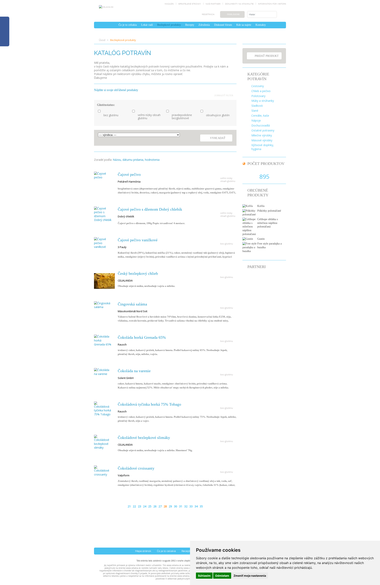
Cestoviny (257, 86)
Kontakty (261, 24)
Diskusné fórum (223, 24)
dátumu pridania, (133, 160)
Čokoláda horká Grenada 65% (142, 337)
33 (191, 506)
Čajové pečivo (129, 174)
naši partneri (213, 4)
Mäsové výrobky (261, 140)
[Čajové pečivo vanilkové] (103, 242)
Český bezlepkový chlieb (138, 273)
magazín (169, 4)
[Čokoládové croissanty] (103, 471)
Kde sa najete (243, 24)
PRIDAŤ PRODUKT (267, 55)
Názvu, (117, 160)
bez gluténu (111, 115)
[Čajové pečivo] (103, 175)
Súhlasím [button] (204, 575)
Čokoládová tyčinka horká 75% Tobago (149, 404)
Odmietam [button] (222, 575)
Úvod (102, 40)
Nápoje (256, 120)
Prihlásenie (233, 14)
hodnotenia (152, 160)
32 (185, 506)
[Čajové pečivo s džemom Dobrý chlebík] (103, 214)
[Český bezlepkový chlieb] (104, 281)
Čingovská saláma (132, 304)
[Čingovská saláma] (103, 305)
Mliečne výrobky (261, 135)
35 (201, 506)
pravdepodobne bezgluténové (182, 116)
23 (139, 506)
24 (144, 506)
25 (149, 506)
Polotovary (258, 96)
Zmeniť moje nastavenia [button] (250, 575)
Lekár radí (147, 24)
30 (175, 506)
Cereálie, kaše (260, 115)
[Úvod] (114, 25)
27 (160, 506)
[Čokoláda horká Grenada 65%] (103, 340)
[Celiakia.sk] (106, 7)
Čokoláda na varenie (134, 371)
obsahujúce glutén (218, 115)
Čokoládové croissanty (136, 468)
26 (155, 506)
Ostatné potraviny (262, 130)
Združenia (204, 24)
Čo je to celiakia (128, 24)
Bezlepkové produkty (169, 24)
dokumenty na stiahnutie (239, 4)
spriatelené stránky (189, 4)
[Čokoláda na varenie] (103, 371)
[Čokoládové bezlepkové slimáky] (103, 442)
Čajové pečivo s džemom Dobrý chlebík (150, 209)
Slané (254, 110)
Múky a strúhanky (262, 101)
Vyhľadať (217, 138)
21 (129, 506)
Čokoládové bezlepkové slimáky (144, 437)
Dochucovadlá (260, 125)
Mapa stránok (143, 551)
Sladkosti (257, 105)
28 (165, 506)
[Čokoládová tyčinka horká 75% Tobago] (103, 408)
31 (180, 506)
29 (170, 506)
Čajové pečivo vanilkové (138, 240)
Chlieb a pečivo (261, 91)
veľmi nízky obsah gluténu (149, 116)
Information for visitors (272, 4)
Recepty (189, 24)
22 (134, 506)
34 (196, 506)
